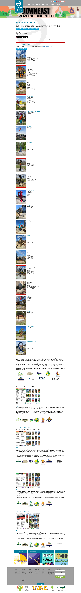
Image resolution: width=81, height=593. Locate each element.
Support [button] (59, 4)
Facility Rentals (31, 573)
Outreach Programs (37, 571)
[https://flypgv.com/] (42, 378)
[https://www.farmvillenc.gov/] (48, 373)
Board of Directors (17, 573)
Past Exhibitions (31, 574)
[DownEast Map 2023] (28, 480)
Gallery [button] (47, 4)
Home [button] (29, 4)
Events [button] (43, 4)
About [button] (33, 4)
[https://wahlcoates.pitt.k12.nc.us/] (58, 373)
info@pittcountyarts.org (48, 46)
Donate (43, 571)
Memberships (43, 573)
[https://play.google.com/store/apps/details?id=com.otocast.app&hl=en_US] (19, 37)
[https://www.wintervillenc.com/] (30, 373)
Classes (47, 552)
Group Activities (24, 578)
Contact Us (16, 574)
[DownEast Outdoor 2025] (28, 395)
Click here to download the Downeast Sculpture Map (27, 28)
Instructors (23, 580)
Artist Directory (50, 573)
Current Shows (31, 571)
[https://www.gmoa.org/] (39, 373)
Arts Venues (36, 574)
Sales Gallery (30, 572)
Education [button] (38, 4)
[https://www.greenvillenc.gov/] (20, 373)
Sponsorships (43, 572)
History (16, 572)
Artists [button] (63, 4)
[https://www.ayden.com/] (21, 378)
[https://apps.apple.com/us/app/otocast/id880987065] (25, 37)
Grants (61, 552)
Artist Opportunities (34, 552)
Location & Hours (17, 571)
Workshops (23, 572)
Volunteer (43, 574)
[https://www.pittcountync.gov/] (31, 378)
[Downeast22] (28, 521)
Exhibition (21, 552)
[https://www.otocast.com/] (22, 33)
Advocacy (36, 572)
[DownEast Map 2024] (28, 438)
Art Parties (23, 579)
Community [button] (53, 4)
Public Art (36, 573)
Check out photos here (21, 48)
